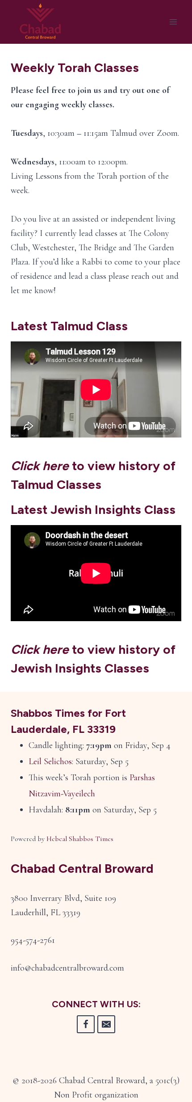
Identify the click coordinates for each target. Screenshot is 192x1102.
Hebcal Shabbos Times (79, 838)
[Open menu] (173, 22)
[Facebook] (86, 1024)
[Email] (106, 1024)
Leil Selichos (50, 761)
